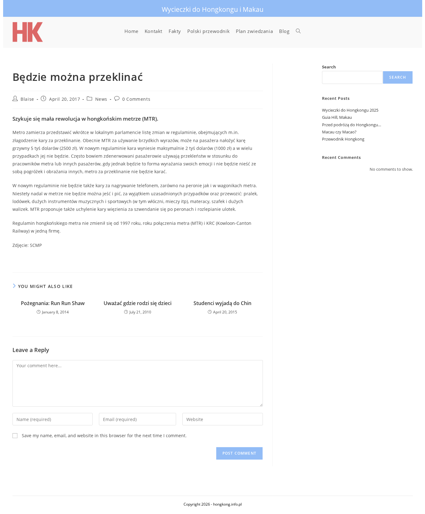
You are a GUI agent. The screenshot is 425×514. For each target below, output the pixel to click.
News (101, 99)
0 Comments (136, 99)
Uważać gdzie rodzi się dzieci (137, 303)
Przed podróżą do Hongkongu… (351, 124)
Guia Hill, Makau (337, 117)
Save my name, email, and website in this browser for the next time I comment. (104, 435)
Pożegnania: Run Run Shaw (53, 303)
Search (329, 67)
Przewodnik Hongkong (343, 139)
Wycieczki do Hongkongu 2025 (350, 110)
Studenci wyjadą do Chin (222, 303)
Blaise (27, 99)
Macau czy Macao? (339, 132)
